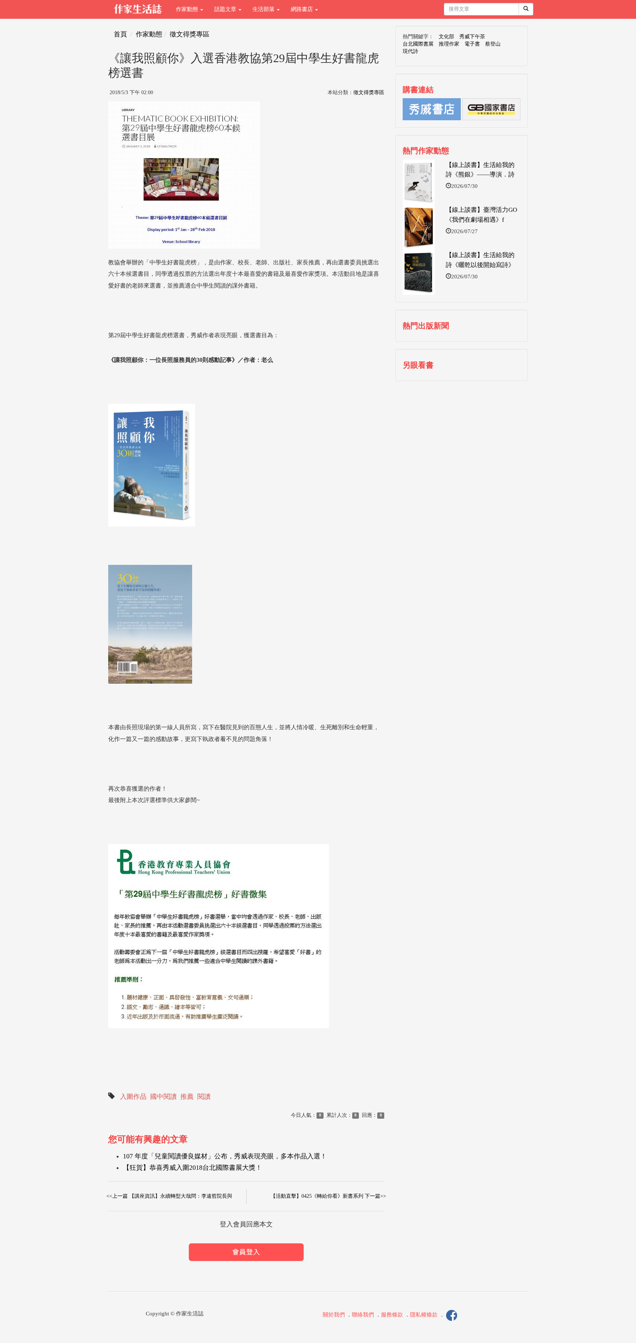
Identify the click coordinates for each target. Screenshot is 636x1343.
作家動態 (187, 9)
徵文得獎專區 (189, 34)
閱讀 (204, 1096)
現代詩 (410, 51)
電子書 (472, 44)
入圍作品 (133, 1096)
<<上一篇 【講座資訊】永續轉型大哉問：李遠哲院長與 (169, 1196)
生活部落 (264, 9)
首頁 (120, 34)
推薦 (187, 1096)
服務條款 (392, 1315)
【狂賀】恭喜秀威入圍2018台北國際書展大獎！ (192, 1167)
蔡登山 (493, 44)
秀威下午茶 (472, 36)
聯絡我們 (363, 1315)
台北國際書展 (418, 44)
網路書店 (302, 9)
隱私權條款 (424, 1315)
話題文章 (226, 9)
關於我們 (334, 1315)
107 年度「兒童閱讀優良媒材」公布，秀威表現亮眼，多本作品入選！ (225, 1156)
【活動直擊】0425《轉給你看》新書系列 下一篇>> (328, 1196)
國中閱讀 (163, 1096)
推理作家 (449, 44)
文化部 (446, 36)
